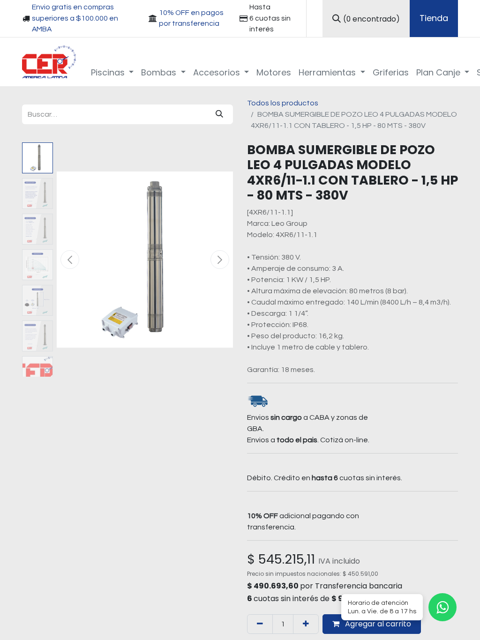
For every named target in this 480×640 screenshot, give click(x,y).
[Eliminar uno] (260, 624)
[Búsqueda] (219, 114)
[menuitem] (112, 72)
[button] (70, 259)
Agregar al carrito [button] (377, 623)
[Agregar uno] (306, 624)
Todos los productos (282, 103)
